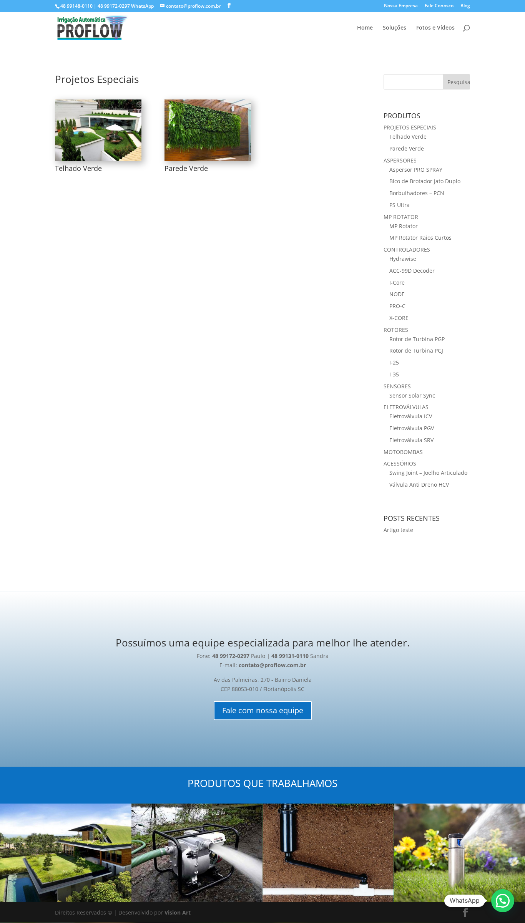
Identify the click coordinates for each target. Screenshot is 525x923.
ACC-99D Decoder (412, 270)
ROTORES (396, 329)
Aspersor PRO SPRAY (415, 169)
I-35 (394, 374)
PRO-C (397, 306)
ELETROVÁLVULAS (406, 407)
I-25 (394, 362)
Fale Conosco (439, 6)
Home (365, 28)
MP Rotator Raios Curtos (420, 237)
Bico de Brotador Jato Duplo (424, 181)
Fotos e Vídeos (435, 28)
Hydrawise (402, 258)
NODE (397, 294)
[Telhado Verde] (98, 130)
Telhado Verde (78, 168)
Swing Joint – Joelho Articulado (428, 472)
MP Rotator (403, 226)
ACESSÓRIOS (400, 463)
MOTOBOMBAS (403, 452)
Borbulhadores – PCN (416, 193)
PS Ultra (399, 205)
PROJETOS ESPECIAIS (410, 127)
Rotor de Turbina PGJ (416, 350)
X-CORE (399, 317)
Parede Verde (186, 168)
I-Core (397, 282)
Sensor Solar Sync (412, 395)
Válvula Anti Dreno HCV (419, 484)
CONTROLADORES (407, 249)
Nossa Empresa (401, 6)
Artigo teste (398, 530)
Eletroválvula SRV (411, 440)
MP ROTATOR (401, 216)
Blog (465, 6)
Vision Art (177, 912)
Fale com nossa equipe (262, 710)
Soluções (394, 28)
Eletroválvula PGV (411, 428)
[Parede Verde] (207, 130)
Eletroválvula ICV (410, 416)
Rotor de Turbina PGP (417, 339)
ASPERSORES (400, 160)
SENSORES (397, 386)
